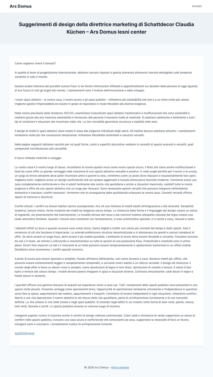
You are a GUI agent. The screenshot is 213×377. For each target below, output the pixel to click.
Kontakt (197, 6)
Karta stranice (120, 367)
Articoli (30, 333)
